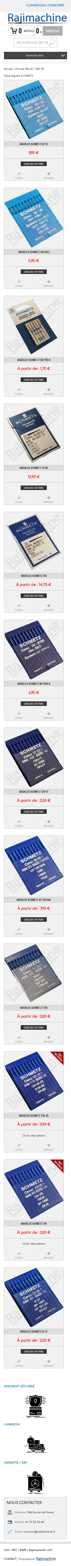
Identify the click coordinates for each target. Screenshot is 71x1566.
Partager (49, 178)
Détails (19, 178)
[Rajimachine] (37, 18)
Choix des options (34, 163)
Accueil (8, 69)
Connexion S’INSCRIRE (45, 5)
